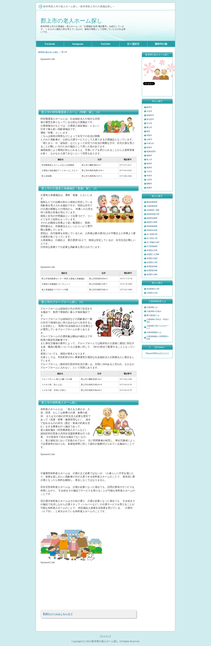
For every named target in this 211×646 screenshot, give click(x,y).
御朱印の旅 (161, 44)
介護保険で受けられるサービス (157, 327)
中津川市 (150, 143)
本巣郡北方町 (152, 250)
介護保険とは (152, 307)
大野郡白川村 (152, 293)
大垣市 (149, 111)
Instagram (77, 44)
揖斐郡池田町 (152, 218)
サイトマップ (105, 636)
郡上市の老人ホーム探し (71, 20)
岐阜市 (149, 107)
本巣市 (149, 176)
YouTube (105, 44)
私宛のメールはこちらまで (58, 614)
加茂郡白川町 (152, 262)
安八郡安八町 (152, 238)
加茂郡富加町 (152, 270)
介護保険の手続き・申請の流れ (157, 320)
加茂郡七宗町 (152, 274)
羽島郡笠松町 (152, 230)
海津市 (149, 167)
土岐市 (149, 139)
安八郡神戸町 (152, 234)
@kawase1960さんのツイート (157, 353)
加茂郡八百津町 (152, 254)
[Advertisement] (88, 82)
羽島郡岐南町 (152, 226)
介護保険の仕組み (153, 311)
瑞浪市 (149, 163)
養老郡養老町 (152, 202)
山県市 (149, 180)
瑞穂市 (149, 155)
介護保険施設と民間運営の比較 (157, 337)
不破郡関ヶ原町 (152, 210)
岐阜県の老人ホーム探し (48, 52)
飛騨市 (149, 184)
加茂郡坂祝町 (152, 266)
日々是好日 (133, 44)
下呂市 (149, 172)
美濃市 (149, 188)
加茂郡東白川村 (152, 289)
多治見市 (150, 119)
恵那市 (149, 147)
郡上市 (149, 159)
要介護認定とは (152, 315)
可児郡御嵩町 (152, 246)
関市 (148, 131)
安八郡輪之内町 (152, 242)
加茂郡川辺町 (152, 258)
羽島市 (149, 135)
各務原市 (150, 115)
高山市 (149, 127)
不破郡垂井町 (152, 206)
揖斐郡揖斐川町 (152, 214)
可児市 (149, 123)
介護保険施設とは (153, 332)
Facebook (50, 44)
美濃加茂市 (151, 151)
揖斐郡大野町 (152, 222)
